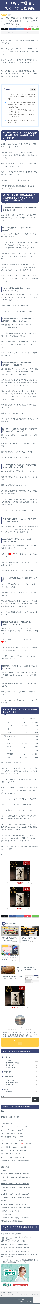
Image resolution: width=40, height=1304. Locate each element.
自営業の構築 (20, 1076)
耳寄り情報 (20, 1072)
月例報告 (21, 1091)
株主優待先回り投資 (21, 1063)
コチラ (24, 1221)
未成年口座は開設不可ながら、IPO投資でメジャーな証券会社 (22, 115)
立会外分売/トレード (21, 1067)
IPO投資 (4, 14)
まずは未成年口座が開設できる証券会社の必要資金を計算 (22, 111)
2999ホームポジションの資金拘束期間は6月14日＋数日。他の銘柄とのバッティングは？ (22, 97)
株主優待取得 (21, 1065)
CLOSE (33, 89)
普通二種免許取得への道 (21, 1082)
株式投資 (21, 1057)
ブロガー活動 (21, 1080)
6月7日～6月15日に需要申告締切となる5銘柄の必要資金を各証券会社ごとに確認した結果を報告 (21, 105)
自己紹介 (20, 1089)
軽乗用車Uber (21, 1084)
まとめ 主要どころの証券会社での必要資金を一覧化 (21, 121)
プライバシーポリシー (18, 1299)
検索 (2, 1096)
